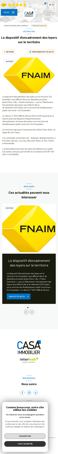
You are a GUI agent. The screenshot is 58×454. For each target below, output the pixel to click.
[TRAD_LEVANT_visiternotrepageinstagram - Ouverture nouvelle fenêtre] (29, 392)
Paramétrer (25, 436)
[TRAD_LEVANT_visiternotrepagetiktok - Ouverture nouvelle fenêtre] (36, 392)
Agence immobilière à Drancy (16, 26)
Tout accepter (25, 443)
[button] (32, 312)
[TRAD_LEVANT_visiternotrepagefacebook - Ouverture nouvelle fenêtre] (22, 392)
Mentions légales (49, 437)
